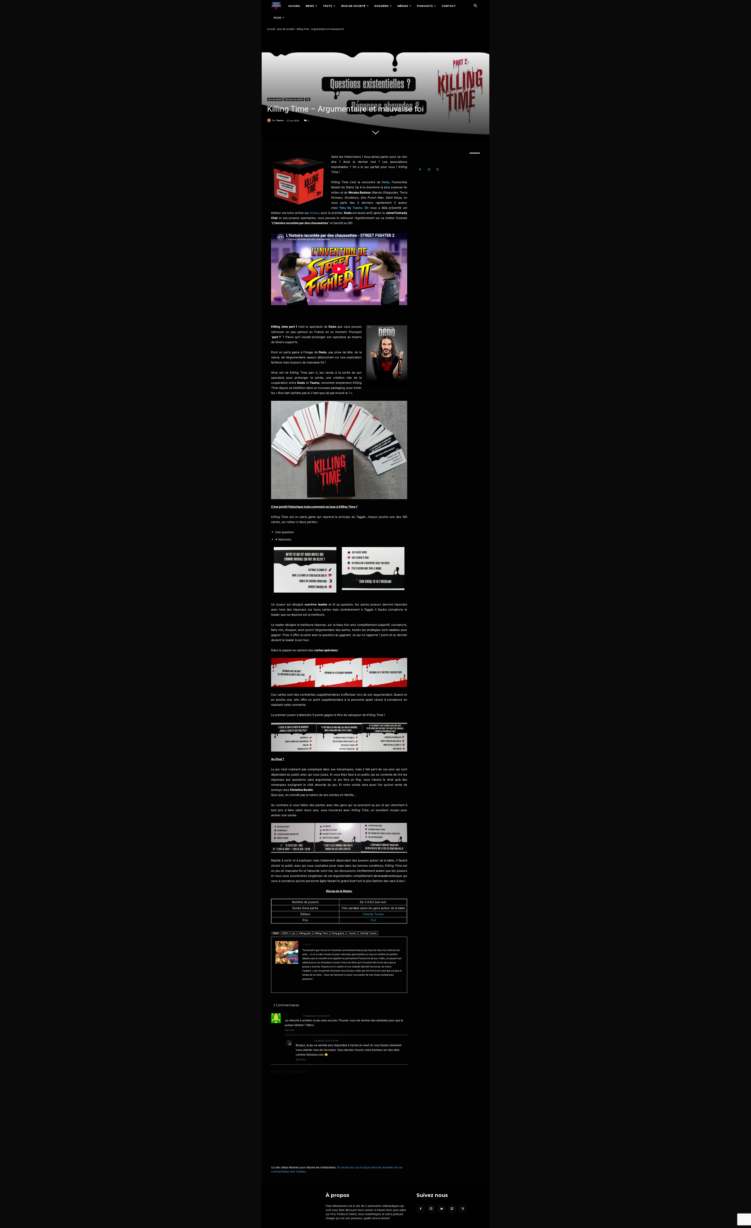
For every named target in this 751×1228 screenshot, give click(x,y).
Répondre (290, 1030)
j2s (293, 933)
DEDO (285, 933)
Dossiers (381, 5)
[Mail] (303, 985)
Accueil (294, 5)
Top (307, 99)
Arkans (314, 213)
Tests (327, 5)
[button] (475, 6)
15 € (373, 920)
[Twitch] (452, 1209)
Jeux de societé (353, 5)
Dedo (385, 182)
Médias (402, 5)
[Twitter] (310, 985)
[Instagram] (428, 169)
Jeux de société (286, 29)
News (310, 5)
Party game (338, 933)
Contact (449, 5)
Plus (277, 17)
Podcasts (425, 5)
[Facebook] (420, 169)
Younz (280, 120)
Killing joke (305, 933)
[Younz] (269, 120)
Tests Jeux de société (294, 99)
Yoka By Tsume (350, 208)
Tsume (352, 933)
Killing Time (321, 933)
